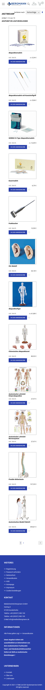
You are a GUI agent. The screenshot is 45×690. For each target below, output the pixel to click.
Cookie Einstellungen (13, 591)
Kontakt (9, 672)
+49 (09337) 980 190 (17, 613)
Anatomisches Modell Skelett (19, 522)
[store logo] (16, 4)
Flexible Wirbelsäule (16, 479)
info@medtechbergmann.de (19, 619)
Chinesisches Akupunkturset (19, 351)
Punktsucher (13, 223)
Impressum (10, 587)
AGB (7, 581)
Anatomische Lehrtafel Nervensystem (17, 437)
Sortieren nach (19, 12)
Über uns (9, 675)
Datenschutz (10, 575)
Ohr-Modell (13, 266)
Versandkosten (11, 578)
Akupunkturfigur (15, 309)
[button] (29, 62)
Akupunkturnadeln (15, 53)
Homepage (10, 584)
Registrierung (11, 569)
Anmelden (34, 4)
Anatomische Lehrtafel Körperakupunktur (17, 395)
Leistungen (10, 678)
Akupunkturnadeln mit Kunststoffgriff (22, 95)
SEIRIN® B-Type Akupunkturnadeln (21, 138)
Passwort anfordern (13, 572)
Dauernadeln (13, 181)
